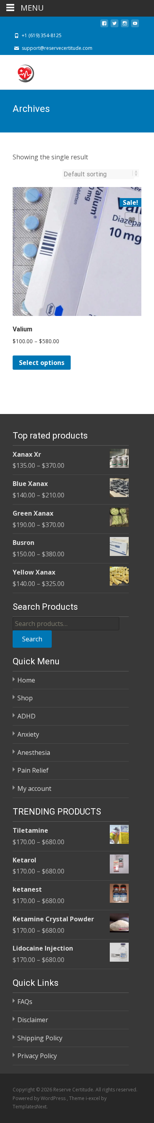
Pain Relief (33, 770)
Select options (41, 362)
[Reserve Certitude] (19, 71)
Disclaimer (32, 1019)
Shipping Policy (39, 1038)
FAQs (24, 1001)
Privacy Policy (37, 1055)
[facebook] (104, 25)
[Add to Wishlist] (132, 219)
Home (26, 680)
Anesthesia (33, 752)
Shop (25, 698)
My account (34, 788)
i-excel (93, 1098)
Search (32, 639)
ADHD (26, 716)
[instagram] (125, 25)
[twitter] (114, 25)
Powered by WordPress (40, 1098)
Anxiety (28, 734)
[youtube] (135, 25)
